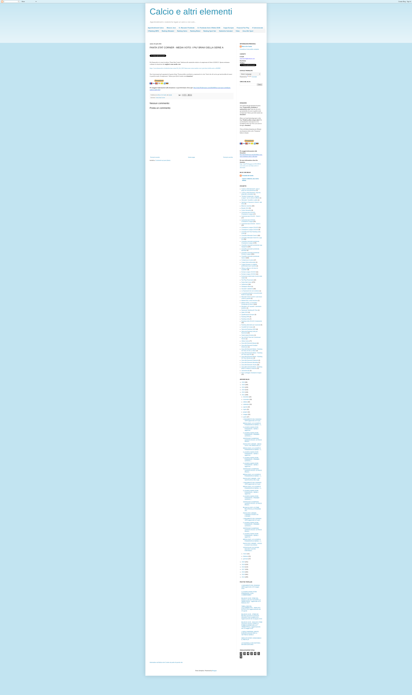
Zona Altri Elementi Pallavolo (249, 360)
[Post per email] (179, 95)
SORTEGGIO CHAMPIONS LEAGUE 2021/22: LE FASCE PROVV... (252, 440)
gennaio (245, 559)
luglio (245, 409)
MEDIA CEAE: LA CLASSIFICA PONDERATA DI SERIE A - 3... (252, 424)
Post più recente (155, 157)
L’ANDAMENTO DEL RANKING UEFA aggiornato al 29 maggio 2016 (250, 587)
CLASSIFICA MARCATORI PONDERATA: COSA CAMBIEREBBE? (249, 593)
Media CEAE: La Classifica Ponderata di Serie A (249, 303)
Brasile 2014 (245, 208)
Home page (191, 157)
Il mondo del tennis (247, 175)
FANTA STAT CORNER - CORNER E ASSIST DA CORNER (250, 514)
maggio (245, 414)
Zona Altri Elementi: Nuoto (249, 365)
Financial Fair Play (243, 28)
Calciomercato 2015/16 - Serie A (250, 223)
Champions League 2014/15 (249, 227)
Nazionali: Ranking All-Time (249, 310)
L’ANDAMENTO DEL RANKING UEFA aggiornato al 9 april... (252, 519)
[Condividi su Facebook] (189, 95)
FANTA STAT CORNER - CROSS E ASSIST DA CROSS (252, 544)
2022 (243, 392)
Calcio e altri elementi (191, 11)
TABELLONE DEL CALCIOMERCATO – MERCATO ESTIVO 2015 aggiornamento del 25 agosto (251, 609)
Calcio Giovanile (246, 210)
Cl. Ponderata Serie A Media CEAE (208, 28)
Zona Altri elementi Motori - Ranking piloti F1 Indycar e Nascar (251, 367)
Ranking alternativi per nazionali (250, 325)
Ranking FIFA (245, 316)
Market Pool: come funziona (249, 300)
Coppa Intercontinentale (248, 262)
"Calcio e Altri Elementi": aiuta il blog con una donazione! (250, 189)
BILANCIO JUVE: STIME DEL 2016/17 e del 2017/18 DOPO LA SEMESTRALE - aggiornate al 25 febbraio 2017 (251, 600)
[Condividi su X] (187, 95)
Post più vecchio (228, 157)
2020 (243, 562)
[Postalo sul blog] (185, 95)
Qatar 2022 (244, 312)
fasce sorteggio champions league (251, 373)
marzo (245, 554)
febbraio (245, 556)
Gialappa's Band (246, 286)
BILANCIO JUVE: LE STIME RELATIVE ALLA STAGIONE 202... (252, 509)
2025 (243, 384)
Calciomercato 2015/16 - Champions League (248, 220)
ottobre (245, 402)
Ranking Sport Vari (209, 31)
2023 (243, 389)
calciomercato (245, 370)
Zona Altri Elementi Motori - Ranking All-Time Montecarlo (251, 357)
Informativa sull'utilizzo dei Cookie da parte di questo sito (166, 662)
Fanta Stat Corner (160, 97)
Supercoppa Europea (247, 335)
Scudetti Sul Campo (247, 327)
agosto (245, 407)
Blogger (214, 670)
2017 (243, 569)
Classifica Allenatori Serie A (249, 235)
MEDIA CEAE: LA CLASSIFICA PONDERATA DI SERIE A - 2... (252, 540)
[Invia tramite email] (183, 95)
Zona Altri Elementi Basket (249, 343)
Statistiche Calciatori (226, 31)
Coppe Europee (228, 28)
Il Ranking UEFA (153, 31)
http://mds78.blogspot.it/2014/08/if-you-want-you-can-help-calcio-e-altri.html (250, 165)
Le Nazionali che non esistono (250, 291)
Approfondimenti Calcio (156, 28)
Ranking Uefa (245, 319)
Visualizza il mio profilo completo (249, 49)
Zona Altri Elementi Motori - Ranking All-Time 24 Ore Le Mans (251, 349)
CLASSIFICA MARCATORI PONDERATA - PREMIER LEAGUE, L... (251, 434)
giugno (245, 412)
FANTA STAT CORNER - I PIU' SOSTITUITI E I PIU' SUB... (251, 479)
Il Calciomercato (257, 28)
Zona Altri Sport (248, 31)
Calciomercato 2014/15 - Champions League (248, 213)
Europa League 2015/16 (248, 274)
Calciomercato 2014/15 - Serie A (250, 216)
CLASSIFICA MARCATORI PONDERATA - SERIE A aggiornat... (250, 428)
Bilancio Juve (171, 28)
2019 (243, 564)
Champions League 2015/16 (249, 229)
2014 (243, 577)
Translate (254, 77)
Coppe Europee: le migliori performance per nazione (249, 265)
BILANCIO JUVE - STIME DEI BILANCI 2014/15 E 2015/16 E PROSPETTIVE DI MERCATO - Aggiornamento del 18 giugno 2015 (251, 616)
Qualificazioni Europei (247, 314)
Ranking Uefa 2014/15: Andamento (251, 321)
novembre (246, 399)
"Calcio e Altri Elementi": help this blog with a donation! (251, 193)
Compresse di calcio (247, 260)
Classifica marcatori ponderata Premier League (250, 253)
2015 (243, 574)
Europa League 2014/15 (248, 272)
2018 (243, 567)
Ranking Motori (195, 31)
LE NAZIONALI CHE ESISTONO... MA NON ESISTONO (251, 643)
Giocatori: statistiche (247, 289)
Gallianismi (244, 284)
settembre (246, 404)
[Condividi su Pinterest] (191, 95)
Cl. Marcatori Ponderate (186, 28)
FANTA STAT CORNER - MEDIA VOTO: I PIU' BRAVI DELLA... (252, 444)
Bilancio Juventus (246, 206)
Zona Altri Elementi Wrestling (249, 362)
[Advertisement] (189, 38)
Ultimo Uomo (245, 341)
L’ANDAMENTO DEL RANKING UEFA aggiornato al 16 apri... (252, 483)
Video (238, 31)
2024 (243, 387)
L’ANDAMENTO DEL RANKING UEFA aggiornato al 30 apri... (252, 419)
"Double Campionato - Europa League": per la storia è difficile (250, 197)
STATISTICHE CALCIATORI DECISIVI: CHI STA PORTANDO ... (251, 549)
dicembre (246, 397)
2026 (243, 382)
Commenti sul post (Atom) (162, 160)
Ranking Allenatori (168, 31)
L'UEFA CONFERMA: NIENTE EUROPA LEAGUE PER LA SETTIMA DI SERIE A (250, 633)
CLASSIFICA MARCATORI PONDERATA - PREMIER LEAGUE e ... (251, 524)
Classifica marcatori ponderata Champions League (250, 242)
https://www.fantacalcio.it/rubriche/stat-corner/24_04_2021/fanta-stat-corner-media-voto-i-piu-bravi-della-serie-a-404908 (185, 68)
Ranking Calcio (182, 31)
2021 (243, 395)
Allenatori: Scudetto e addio (249, 200)
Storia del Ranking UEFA (248, 329)
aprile (245, 417)
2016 (243, 572)
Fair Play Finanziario (247, 280)
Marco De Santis (247, 46)
